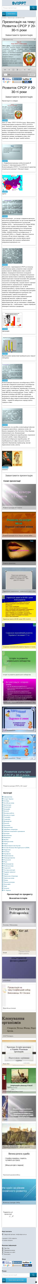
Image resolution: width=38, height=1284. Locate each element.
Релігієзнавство (8, 864)
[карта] (12, 182)
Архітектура (7, 805)
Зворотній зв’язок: (15, 1234)
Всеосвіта (7, 1254)
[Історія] (19, 1108)
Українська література (11, 876)
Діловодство (7, 821)
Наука (6, 843)
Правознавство (8, 855)
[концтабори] (19, 969)
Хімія (5, 886)
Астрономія (7, 807)
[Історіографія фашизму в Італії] (19, 1080)
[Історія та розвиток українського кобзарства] (19, 663)
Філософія (7, 884)
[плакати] (12, 458)
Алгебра (6, 801)
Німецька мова (8, 841)
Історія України (8, 799)
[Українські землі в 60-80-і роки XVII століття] (19, 608)
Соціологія (7, 868)
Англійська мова (9, 803)
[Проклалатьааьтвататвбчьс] (19, 1164)
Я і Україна (7, 890)
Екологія (6, 823)
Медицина (7, 837)
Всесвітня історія (9, 815)
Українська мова (9, 878)
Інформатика (8, 797)
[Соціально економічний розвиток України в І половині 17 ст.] (19, 636)
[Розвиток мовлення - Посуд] (19, 747)
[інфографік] (12, 320)
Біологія (6, 811)
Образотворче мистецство (12, 845)
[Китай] (19, 941)
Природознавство (9, 858)
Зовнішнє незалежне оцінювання (14, 831)
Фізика (6, 880)
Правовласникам (9, 1250)
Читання (6, 888)
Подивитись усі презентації (8, 1213)
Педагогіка (7, 849)
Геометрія (7, 819)
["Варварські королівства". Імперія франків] (19, 1136)
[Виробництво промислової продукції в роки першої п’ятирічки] (12, 345)
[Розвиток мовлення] (19, 719)
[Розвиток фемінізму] (19, 552)
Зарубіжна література (11, 829)
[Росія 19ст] (19, 1053)
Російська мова (8, 866)
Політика (6, 851)
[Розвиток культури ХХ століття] (19, 497)
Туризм (6, 874)
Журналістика (8, 827)
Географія (7, 817)
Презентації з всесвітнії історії (16, 17)
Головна (4, 17)
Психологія (7, 860)
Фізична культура (9, 882)
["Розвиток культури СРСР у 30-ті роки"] (19, 775)
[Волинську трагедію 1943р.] (19, 1191)
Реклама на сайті (9, 1252)
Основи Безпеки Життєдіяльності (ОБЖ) (16, 847)
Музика (6, 839)
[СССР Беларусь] (19, 1025)
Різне (5, 862)
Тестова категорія (9, 870)
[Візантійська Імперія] (19, 997)
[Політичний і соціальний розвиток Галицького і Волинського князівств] (19, 691)
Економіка (7, 825)
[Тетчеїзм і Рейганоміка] (19, 914)
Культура (6, 833)
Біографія (7, 809)
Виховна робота (9, 813)
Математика (8, 835)
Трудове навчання (9, 872)
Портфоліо (7, 854)
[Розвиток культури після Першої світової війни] (19, 524)
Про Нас (7, 1248)
